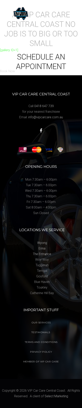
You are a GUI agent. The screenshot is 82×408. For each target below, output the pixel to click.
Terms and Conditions (41, 341)
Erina (42, 248)
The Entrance (42, 254)
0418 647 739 (44, 106)
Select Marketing (56, 396)
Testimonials (40, 332)
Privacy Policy (41, 351)
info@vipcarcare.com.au (45, 117)
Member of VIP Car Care (41, 361)
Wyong (42, 243)
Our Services (41, 322)
